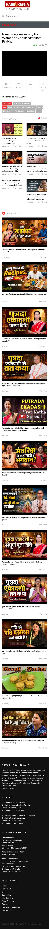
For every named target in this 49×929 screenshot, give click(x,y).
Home (4, 885)
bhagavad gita (14, 107)
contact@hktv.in (13, 869)
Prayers (5, 904)
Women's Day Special (22, 103)
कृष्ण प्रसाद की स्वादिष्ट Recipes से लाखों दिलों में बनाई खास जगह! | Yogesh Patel (24, 294)
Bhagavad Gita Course (11, 907)
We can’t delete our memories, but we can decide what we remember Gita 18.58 (37, 169)
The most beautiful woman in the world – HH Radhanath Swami (37, 141)
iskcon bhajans (28, 107)
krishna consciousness (24, 111)
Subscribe (9, 25)
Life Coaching (7, 898)
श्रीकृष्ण (38, 111)
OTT (3, 892)
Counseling (6, 895)
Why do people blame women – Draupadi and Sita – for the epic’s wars (12, 141)
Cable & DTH (7, 888)
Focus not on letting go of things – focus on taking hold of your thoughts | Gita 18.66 (12, 183)
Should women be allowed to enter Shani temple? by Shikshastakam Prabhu (12, 169)
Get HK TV (6, 910)
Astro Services (8, 901)
